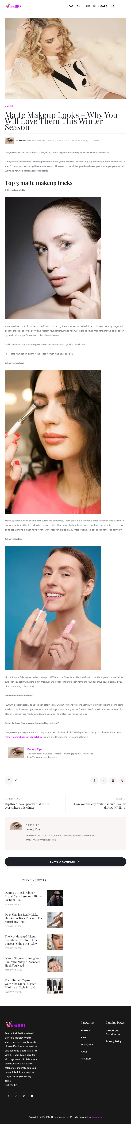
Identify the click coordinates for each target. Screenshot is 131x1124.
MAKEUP (9, 106)
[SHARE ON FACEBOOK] (94, 780)
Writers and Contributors (113, 1032)
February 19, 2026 (13, 992)
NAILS (84, 1051)
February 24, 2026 (13, 948)
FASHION (86, 1030)
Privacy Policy (113, 1041)
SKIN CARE (87, 1044)
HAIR (83, 1037)
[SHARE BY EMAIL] (113, 780)
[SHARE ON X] (104, 780)
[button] (11, 780)
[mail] (31, 1095)
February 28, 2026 (13, 904)
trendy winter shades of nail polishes (23, 736)
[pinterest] (23, 1095)
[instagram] (16, 1095)
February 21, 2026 (13, 970)
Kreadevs (97, 1117)
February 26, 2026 (13, 926)
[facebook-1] (8, 1095)
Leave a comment (63, 861)
